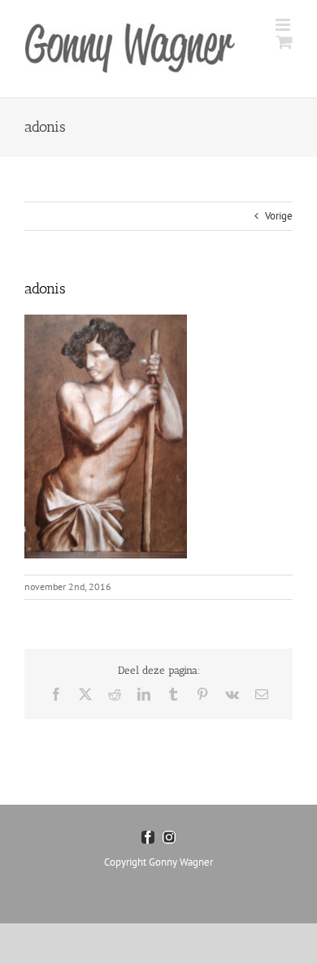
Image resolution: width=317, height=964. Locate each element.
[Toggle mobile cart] (284, 41)
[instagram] (169, 837)
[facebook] (147, 837)
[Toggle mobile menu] (284, 24)
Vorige (279, 216)
